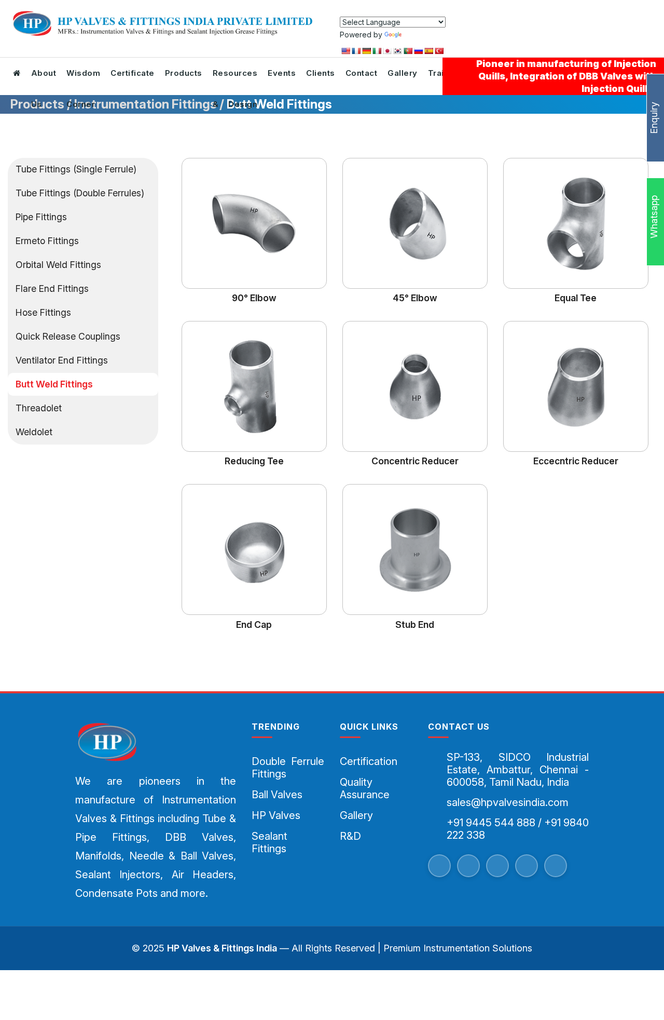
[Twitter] (468, 865)
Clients (320, 73)
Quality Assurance (365, 788)
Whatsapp (653, 218)
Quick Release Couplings (68, 336)
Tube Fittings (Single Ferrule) (76, 169)
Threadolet (39, 407)
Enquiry (653, 118)
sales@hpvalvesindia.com (508, 802)
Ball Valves (277, 794)
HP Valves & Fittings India (222, 948)
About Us (44, 78)
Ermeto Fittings (47, 240)
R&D (350, 836)
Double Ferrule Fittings (288, 767)
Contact (361, 73)
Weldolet (34, 431)
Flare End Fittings (52, 288)
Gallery (403, 73)
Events (282, 73)
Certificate (132, 73)
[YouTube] (497, 865)
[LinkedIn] (555, 865)
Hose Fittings (43, 312)
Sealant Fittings (269, 842)
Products (183, 73)
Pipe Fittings (41, 216)
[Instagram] (526, 865)
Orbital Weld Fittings (58, 264)
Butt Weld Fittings (54, 384)
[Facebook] (439, 865)
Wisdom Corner (83, 78)
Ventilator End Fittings (62, 360)
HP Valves (276, 815)
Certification (368, 761)
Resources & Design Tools (235, 78)
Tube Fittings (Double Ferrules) (80, 192)
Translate (419, 34)
